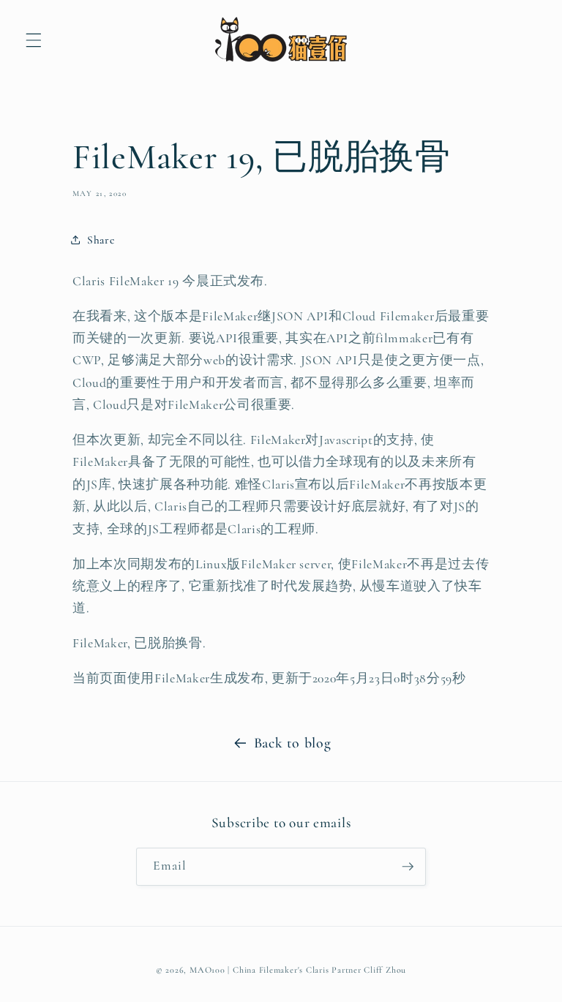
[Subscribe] (407, 867)
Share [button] (100, 239)
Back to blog (292, 743)
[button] (33, 40)
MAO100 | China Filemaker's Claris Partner (275, 970)
